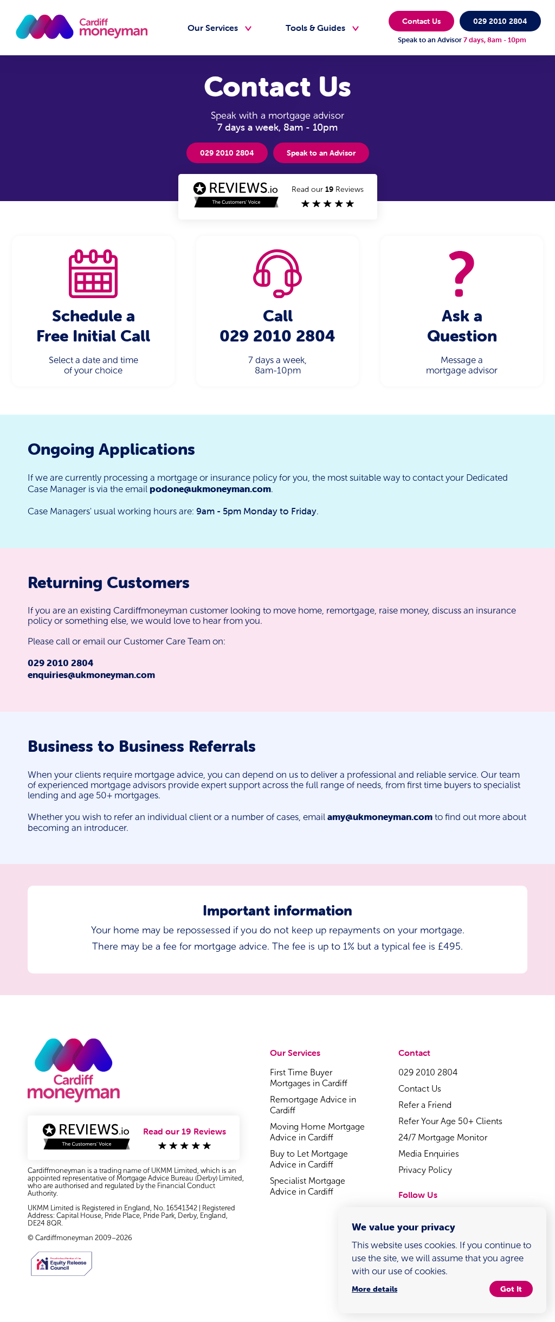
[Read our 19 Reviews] (277, 210)
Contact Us (421, 21)
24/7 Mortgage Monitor (442, 1137)
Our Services (213, 27)
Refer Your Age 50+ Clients (450, 1121)
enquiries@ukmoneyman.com (91, 675)
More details (374, 1289)
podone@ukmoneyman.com (210, 489)
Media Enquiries (428, 1153)
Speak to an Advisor (321, 153)
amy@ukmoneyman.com (380, 817)
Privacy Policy (425, 1170)
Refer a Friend (424, 1105)
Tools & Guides (315, 27)
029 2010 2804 (500, 21)
